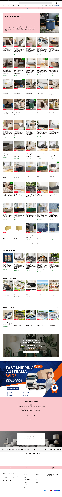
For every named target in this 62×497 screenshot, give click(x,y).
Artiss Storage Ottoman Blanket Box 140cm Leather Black (19, 216)
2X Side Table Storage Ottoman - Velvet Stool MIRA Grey (42, 112)
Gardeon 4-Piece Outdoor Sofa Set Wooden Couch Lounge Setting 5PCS (19, 323)
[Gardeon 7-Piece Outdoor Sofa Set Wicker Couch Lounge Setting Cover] (31, 315)
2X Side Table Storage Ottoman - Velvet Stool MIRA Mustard (54, 112)
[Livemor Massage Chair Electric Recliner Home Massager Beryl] (8, 315)
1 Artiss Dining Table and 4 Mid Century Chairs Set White (53, 293)
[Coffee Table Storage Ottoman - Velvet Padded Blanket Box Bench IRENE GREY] (19, 125)
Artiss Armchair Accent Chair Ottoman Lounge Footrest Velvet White (54, 92)
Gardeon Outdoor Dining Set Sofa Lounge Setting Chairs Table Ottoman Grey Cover (31, 195)
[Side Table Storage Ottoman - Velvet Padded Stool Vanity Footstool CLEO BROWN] (8, 63)
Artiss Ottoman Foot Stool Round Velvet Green (31, 112)
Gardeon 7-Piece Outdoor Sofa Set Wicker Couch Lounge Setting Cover (31, 323)
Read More (31, 464)
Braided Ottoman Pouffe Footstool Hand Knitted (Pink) (7, 195)
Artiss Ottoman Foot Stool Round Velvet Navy (19, 91)
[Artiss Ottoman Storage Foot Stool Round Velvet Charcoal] (31, 228)
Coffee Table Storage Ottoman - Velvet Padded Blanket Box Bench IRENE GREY (19, 133)
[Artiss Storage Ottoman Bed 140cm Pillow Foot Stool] (31, 63)
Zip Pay (37, 485)
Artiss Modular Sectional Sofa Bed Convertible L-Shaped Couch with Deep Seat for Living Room (31, 293)
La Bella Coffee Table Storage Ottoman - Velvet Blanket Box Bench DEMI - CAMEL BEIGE (53, 71)
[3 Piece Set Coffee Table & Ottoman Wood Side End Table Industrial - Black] (19, 167)
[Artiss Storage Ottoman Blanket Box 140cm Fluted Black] (42, 125)
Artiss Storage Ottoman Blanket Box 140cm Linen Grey (31, 174)
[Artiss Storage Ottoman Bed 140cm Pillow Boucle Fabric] (19, 187)
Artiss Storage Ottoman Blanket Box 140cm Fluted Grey (42, 91)
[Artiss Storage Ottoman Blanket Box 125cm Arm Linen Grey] (54, 187)
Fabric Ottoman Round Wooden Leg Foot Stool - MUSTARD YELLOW (19, 236)
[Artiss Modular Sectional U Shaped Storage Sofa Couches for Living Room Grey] (31, 258)
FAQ (24, 487)
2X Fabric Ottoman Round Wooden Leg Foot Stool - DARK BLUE (42, 236)
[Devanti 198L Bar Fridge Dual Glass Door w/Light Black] (8, 258)
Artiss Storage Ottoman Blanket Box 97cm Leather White (7, 91)
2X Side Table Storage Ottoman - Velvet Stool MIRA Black (8, 50)
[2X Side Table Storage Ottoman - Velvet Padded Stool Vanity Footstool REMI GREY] (19, 42)
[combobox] (35, 3)
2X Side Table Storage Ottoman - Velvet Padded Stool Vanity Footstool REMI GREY (19, 50)
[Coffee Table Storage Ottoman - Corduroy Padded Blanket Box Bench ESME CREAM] (8, 125)
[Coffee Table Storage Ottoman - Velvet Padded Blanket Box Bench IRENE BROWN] (54, 42)
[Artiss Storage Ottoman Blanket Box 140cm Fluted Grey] (42, 84)
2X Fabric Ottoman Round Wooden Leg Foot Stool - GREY (53, 216)
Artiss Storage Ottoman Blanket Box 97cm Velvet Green (31, 216)
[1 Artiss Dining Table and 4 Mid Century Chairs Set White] (54, 285)
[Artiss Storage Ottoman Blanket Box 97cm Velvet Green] (31, 208)
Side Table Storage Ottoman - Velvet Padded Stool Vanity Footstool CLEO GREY (30, 133)
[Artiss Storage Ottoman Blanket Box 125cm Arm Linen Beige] (8, 208)
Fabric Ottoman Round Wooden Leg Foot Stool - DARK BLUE (54, 236)
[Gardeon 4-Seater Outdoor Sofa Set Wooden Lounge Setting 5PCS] (19, 285)
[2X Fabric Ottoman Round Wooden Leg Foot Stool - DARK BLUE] (42, 228)
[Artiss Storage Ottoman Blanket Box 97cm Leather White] (8, 84)
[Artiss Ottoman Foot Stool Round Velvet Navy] (19, 84)
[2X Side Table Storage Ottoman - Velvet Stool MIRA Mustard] (54, 104)
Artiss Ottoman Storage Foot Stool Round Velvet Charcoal (30, 236)
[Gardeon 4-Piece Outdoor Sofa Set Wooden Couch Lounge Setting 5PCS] (19, 315)
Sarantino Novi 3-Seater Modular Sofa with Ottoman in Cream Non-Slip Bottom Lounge (8, 175)
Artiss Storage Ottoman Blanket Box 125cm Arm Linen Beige (7, 216)
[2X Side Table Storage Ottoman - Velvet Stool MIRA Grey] (42, 104)
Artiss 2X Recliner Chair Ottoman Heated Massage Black (31, 91)
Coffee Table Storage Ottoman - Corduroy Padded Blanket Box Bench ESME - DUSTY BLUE (42, 50)
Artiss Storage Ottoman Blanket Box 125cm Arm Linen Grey (54, 195)
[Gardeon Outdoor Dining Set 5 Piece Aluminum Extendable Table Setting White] (54, 315)
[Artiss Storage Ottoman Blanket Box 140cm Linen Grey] (31, 167)
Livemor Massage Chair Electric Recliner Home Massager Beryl (7, 323)
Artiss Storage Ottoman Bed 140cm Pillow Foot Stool (30, 71)
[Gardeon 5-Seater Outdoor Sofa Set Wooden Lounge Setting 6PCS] (42, 315)
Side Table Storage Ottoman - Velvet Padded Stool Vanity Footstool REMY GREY (18, 71)
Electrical (37, 479)
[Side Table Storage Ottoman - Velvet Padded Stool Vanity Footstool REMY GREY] (19, 63)
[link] (24, 243)
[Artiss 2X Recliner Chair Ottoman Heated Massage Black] (31, 84)
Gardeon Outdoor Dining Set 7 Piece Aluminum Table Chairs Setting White (42, 293)
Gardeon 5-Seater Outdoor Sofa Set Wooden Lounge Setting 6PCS (42, 323)
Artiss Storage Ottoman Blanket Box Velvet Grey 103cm (54, 133)
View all (58, 250)
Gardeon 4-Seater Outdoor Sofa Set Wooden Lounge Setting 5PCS (19, 293)
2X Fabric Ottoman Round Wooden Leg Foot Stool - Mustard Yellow (7, 236)
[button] (59, 3)
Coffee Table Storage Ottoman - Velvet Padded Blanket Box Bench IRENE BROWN (54, 50)
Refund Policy (26, 482)
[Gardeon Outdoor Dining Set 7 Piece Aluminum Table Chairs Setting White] (42, 285)
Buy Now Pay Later (27, 479)
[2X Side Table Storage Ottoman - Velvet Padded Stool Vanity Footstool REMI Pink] (31, 42)
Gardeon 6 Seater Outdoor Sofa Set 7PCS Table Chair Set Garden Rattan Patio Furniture (54, 266)
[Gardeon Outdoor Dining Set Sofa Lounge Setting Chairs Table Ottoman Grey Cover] (31, 187)
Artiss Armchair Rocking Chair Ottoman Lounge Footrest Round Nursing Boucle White (31, 154)
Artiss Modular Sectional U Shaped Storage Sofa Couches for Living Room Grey (31, 266)
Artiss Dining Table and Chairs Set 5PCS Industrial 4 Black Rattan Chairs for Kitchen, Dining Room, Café (42, 267)
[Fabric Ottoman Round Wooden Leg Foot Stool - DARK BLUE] (54, 228)
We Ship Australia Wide (27, 477)
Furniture (37, 474)
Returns (46, 5)
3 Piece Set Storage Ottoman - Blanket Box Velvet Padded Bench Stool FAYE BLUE (8, 112)
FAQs (52, 5)
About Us (25, 474)
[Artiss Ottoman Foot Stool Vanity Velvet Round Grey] (54, 167)
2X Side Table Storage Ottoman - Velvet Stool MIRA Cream (19, 112)
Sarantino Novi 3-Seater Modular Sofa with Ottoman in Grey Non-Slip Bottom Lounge (54, 154)
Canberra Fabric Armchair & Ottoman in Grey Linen (7, 154)
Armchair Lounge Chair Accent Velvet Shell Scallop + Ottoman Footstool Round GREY (19, 154)
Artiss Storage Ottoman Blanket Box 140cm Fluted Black (42, 133)
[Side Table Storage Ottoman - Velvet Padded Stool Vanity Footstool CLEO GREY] (31, 125)
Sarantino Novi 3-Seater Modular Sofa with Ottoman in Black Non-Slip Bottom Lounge (42, 154)
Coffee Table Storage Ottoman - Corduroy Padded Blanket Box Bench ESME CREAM (7, 133)
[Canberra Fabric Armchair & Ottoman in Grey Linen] (8, 146)
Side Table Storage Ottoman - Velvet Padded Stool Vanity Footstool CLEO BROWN (7, 71)
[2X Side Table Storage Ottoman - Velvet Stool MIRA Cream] (19, 104)
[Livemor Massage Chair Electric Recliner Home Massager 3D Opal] (8, 285)
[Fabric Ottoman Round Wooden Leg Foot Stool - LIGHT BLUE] (42, 208)
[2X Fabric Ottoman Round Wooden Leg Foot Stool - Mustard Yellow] (8, 228)
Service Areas (38, 482)
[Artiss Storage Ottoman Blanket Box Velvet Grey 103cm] (54, 125)
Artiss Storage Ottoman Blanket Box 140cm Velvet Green (42, 174)
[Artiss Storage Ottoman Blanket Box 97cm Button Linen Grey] (42, 187)
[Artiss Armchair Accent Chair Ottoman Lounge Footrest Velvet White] (54, 84)
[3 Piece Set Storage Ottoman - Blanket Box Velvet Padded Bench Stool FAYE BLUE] (8, 104)
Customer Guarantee (27, 484)
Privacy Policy (38, 484)
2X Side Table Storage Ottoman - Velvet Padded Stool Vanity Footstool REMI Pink (31, 50)
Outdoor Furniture (38, 477)
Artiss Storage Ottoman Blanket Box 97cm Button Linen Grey (42, 195)
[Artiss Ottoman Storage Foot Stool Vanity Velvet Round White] (42, 63)
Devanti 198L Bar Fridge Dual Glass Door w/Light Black (7, 266)
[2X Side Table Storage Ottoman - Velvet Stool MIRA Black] (8, 42)
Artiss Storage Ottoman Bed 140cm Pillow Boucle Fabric (18, 195)
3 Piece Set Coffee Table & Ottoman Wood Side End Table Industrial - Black (19, 175)
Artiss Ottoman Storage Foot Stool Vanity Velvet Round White (42, 71)
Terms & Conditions (27, 485)
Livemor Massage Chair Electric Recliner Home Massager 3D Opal (8, 293)
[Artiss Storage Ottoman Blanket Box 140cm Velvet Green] (42, 167)
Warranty (49, 5)
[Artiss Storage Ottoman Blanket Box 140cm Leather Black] (19, 208)
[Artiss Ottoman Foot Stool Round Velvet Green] (31, 104)
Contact (43, 5)
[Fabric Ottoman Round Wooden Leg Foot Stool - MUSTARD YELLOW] (19, 228)
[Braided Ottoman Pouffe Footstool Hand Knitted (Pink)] (8, 187)
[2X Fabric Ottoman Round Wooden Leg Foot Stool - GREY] (54, 208)
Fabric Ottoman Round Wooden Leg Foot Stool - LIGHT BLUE (42, 216)
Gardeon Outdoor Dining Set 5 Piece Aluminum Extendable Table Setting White (54, 323)
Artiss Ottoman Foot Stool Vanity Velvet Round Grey (54, 174)
